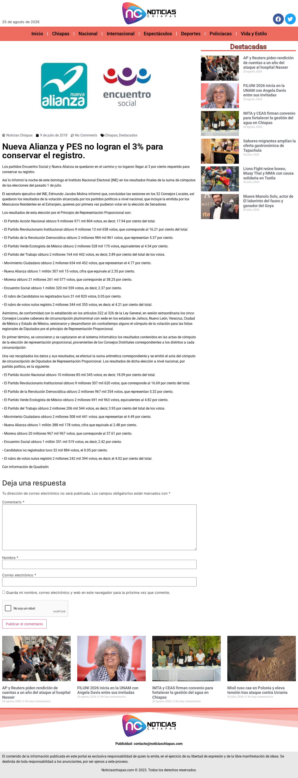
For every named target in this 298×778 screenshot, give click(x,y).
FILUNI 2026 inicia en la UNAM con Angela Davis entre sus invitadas (264, 90)
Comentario (13, 502)
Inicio (37, 33)
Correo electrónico (19, 575)
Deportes (190, 33)
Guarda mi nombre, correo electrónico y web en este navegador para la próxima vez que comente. (88, 592)
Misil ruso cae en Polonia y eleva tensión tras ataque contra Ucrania (257, 690)
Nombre (10, 557)
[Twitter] (290, 19)
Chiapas (60, 33)
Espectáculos (158, 33)
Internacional (121, 33)
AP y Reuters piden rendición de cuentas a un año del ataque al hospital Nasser (268, 63)
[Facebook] (278, 19)
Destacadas (128, 135)
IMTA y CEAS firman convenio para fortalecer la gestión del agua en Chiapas (269, 118)
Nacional (88, 33)
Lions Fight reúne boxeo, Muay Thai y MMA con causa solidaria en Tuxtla (268, 173)
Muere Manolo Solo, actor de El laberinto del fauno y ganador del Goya (268, 201)
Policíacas (221, 33)
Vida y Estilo (254, 33)
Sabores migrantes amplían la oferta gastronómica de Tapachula (269, 146)
